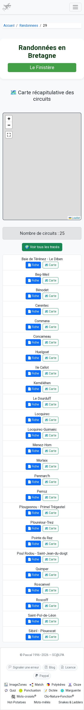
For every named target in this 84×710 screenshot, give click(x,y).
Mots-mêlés (42, 702)
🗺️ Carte (50, 265)
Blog (51, 667)
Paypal (44, 676)
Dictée (53, 690)
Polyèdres (58, 684)
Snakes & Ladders (71, 702)
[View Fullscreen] (9, 134)
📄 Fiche (33, 265)
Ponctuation (32, 690)
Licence (70, 667)
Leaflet (75, 218)
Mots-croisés (26, 696)
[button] (9, 119)
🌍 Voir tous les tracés (42, 247)
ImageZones (18, 684)
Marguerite (73, 690)
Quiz (13, 690)
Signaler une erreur (25, 667)
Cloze (77, 684)
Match (39, 684)
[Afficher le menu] (75, 7)
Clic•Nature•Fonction (59, 696)
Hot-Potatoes (17, 702)
